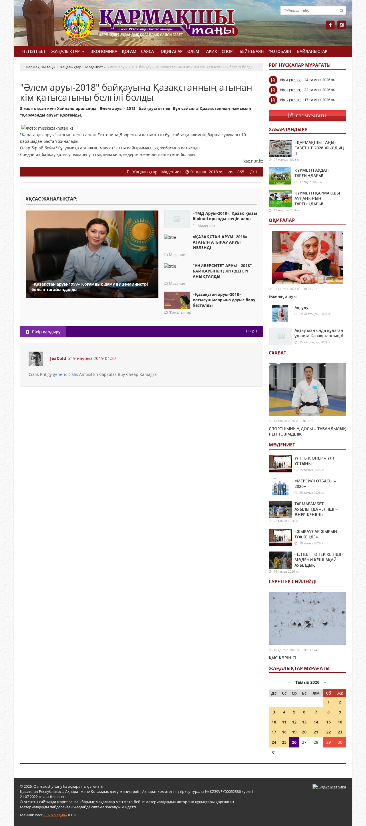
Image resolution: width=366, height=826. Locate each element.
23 (340, 732)
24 (274, 742)
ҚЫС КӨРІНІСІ (282, 657)
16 (340, 722)
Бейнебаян (252, 51)
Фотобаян (279, 51)
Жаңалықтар (65, 51)
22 (328, 732)
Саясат (148, 51)
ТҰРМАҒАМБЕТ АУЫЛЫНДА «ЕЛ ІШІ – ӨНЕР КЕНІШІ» (316, 509)
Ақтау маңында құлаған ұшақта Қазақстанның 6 (319, 333)
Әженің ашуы (283, 296)
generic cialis (65, 374)
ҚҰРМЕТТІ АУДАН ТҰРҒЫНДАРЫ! (312, 172)
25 (284, 742)
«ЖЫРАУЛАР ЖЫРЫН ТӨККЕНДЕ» (316, 534)
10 (274, 722)
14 (316, 722)
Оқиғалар (172, 51)
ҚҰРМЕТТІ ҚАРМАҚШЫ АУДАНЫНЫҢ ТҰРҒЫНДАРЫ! (317, 198)
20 (304, 732)
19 (294, 732)
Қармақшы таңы (163, 25)
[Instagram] (341, 25)
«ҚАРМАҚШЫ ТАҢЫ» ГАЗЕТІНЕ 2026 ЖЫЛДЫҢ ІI (319, 148)
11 (284, 722)
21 (316, 732)
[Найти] (341, 10)
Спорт (228, 51)
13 (304, 722)
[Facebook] (330, 25)
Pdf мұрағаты (311, 116)
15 (328, 722)
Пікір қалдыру (46, 331)
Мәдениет (171, 172)
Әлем (193, 51)
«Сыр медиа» (55, 814)
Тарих (210, 51)
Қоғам (129, 51)
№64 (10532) (290, 80)
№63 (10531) (290, 90)
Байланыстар (312, 51)
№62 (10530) (290, 100)
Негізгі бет (33, 51)
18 (284, 732)
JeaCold (58, 358)
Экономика (104, 51)
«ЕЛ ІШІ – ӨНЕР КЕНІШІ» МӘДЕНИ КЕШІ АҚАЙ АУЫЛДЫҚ (319, 560)
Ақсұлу (302, 307)
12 (294, 722)
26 (294, 742)
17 (274, 732)
